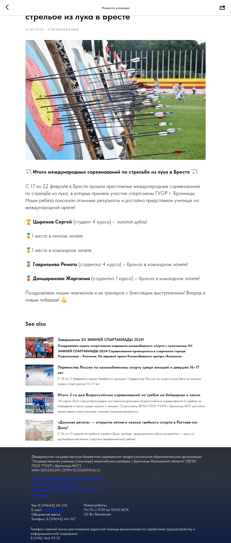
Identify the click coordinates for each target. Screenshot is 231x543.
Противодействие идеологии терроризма (64, 489)
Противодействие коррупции (55, 484)
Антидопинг (41, 495)
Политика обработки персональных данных (66, 478)
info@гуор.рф (53, 510)
